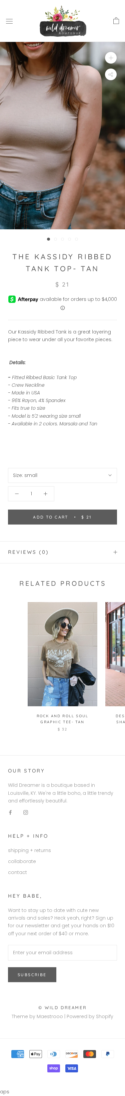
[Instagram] (25, 812)
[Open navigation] (9, 21)
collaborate (22, 861)
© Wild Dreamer (62, 1007)
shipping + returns (29, 850)
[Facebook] (10, 812)
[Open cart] (116, 21)
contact (17, 872)
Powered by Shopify (90, 1016)
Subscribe (32, 974)
